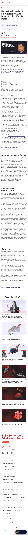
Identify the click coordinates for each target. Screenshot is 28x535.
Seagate (8, 131)
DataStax (15, 130)
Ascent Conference (8, 62)
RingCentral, (5, 101)
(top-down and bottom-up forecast (15, 104)
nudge (8, 222)
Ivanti (2, 131)
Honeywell (12, 99)
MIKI (24, 228)
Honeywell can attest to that (11, 147)
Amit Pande (23, 62)
